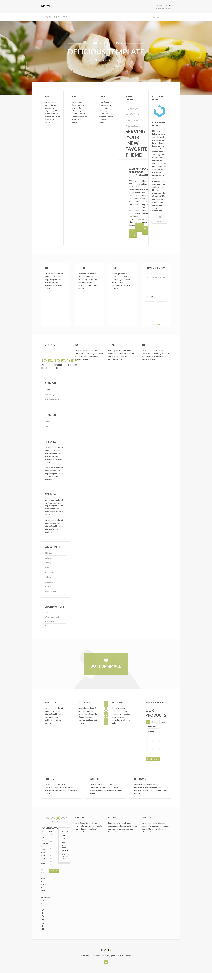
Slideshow (49, 553)
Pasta (154, 722)
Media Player (50, 591)
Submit (54, 871)
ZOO (47, 625)
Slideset (48, 558)
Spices (163, 722)
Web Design (50, 394)
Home (47, 389)
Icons (47, 612)
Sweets (151, 731)
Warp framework (52, 617)
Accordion (49, 572)
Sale (65, 17)
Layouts (47, 17)
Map (47, 567)
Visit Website (159, 219)
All (148, 722)
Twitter (48, 586)
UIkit (56, 17)
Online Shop (152, 759)
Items (160, 5)
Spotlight (49, 582)
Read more (146, 230)
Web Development (53, 399)
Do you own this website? (65, 857)
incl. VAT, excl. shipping (163, 8)
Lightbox (48, 577)
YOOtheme (49, 621)
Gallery (48, 562)
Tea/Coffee (153, 726)
